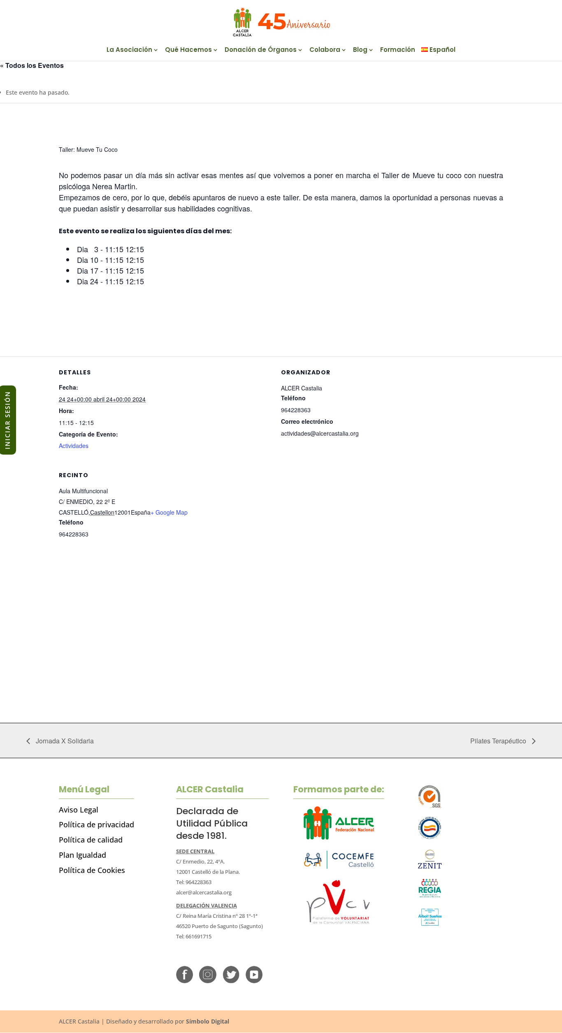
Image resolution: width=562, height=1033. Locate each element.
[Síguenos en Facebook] (184, 981)
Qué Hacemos (188, 50)
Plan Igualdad (82, 855)
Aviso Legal (78, 810)
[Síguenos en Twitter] (231, 981)
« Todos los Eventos (32, 65)
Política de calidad (91, 840)
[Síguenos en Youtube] (254, 981)
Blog (360, 50)
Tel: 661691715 (193, 936)
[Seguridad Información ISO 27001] (430, 869)
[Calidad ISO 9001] (430, 806)
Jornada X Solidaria (64, 740)
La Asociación (129, 50)
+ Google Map (169, 512)
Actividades (73, 445)
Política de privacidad (96, 824)
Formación (397, 50)
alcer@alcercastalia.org (204, 892)
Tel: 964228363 (193, 882)
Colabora (324, 50)
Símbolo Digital (207, 1021)
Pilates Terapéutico (499, 740)
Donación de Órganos (261, 50)
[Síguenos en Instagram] (207, 981)
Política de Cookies (92, 870)
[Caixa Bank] (430, 896)
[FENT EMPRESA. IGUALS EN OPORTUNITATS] (430, 838)
